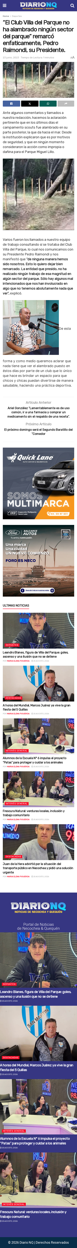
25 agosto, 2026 (41, 661)
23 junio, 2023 (11, 57)
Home (6, 16)
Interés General (16, 751)
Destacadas (13, 698)
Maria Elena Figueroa (18, 661)
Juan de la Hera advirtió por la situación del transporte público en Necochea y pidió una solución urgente (38, 868)
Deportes (17, 16)
